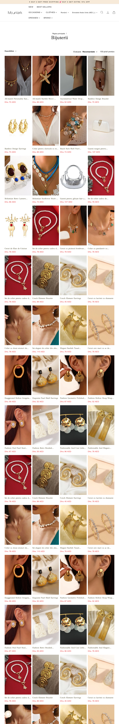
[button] (101, 12)
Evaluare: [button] (84, 52)
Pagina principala (58, 33)
